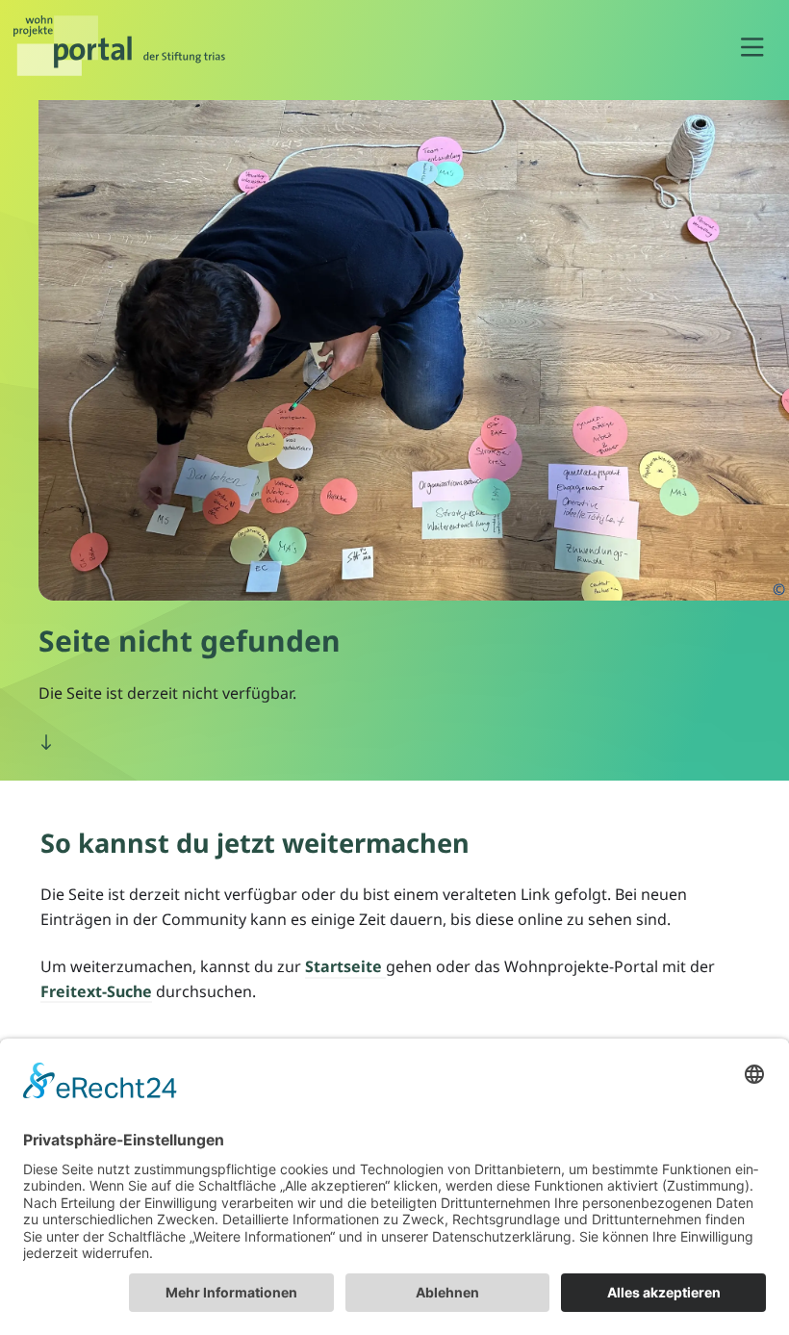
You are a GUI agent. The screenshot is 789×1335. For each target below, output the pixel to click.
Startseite (345, 966)
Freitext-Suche (96, 991)
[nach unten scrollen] (46, 743)
